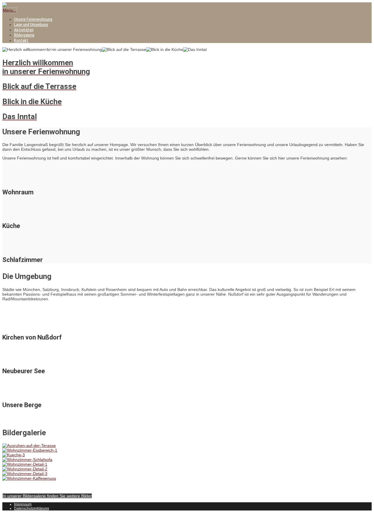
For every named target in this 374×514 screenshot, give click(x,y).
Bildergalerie (24, 35)
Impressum (23, 504)
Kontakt (21, 40)
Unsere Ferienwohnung (33, 19)
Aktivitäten (24, 29)
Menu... (10, 10)
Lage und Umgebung (31, 24)
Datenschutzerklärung (31, 508)
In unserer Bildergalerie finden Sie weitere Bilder (47, 496)
